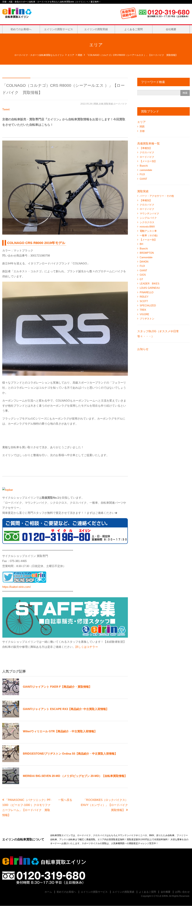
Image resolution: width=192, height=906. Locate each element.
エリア (71, 55)
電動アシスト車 (148, 231)
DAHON (144, 261)
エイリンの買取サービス (58, 29)
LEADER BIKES (149, 283)
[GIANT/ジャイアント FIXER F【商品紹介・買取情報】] (47, 694)
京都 (101, 103)
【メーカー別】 (148, 161)
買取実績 (108, 103)
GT (141, 279)
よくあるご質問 (133, 29)
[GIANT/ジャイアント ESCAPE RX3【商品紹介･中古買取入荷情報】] (55, 716)
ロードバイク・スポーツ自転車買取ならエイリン (39, 55)
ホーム (48, 891)
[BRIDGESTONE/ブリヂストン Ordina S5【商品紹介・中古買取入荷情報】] (59, 761)
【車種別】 (146, 148)
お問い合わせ (182, 891)
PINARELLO (146, 292)
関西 (80, 55)
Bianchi (144, 165)
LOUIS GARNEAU (150, 288)
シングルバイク (148, 217)
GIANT (143, 178)
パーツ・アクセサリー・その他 (157, 196)
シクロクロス (147, 222)
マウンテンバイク (149, 213)
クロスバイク (147, 152)
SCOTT (144, 301)
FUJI (142, 174)
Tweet (6, 109)
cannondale (146, 170)
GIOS (143, 274)
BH (141, 244)
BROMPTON (147, 252)
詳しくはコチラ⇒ (86, 646)
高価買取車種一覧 (148, 143)
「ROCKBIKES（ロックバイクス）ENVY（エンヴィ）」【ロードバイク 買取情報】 (106, 805)
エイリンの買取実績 (96, 29)
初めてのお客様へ (21, 29)
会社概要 (171, 29)
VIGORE (144, 314)
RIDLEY (144, 296)
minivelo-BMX (147, 226)
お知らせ (142, 349)
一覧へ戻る (65, 799)
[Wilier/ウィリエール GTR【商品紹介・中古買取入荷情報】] (49, 738)
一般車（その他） (149, 235)
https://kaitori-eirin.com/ (16, 586)
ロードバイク (120, 103)
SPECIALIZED (148, 305)
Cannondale (146, 257)
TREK (143, 309)
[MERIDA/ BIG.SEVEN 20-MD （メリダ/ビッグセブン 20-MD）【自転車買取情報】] (64, 783)
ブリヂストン (147, 318)
